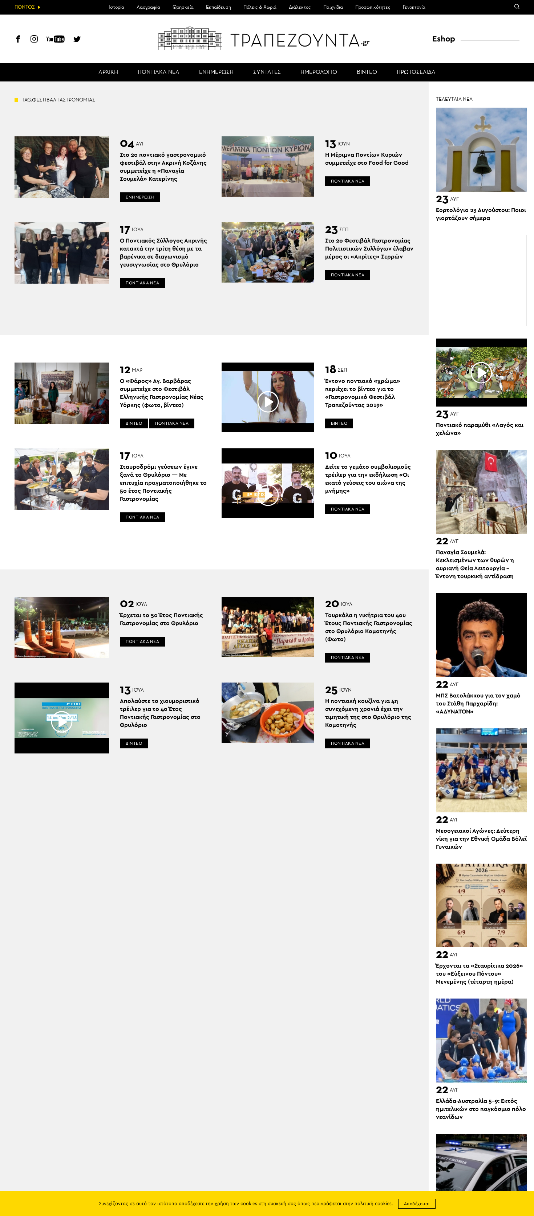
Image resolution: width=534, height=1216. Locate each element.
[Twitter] (77, 40)
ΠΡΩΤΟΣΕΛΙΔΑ (416, 72)
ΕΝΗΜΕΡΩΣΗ (216, 72)
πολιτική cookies (373, 1203)
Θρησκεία (183, 7)
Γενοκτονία (414, 7)
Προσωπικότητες (373, 7)
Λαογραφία (148, 7)
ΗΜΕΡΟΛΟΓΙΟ (318, 72)
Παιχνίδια (333, 7)
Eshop (443, 39)
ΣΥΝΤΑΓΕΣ (267, 72)
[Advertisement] (481, 280)
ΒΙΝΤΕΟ (367, 72)
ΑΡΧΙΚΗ (108, 72)
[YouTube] (55, 40)
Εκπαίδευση (218, 7)
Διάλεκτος (300, 7)
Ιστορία (116, 7)
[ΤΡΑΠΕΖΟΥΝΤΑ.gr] (267, 38)
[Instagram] (34, 40)
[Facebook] (18, 40)
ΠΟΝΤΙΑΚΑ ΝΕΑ (158, 72)
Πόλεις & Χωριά (259, 7)
